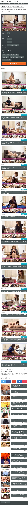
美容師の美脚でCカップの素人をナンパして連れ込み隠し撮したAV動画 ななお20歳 (14, 192)
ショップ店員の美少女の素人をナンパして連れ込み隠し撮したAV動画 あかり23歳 (14, 143)
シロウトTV (8, 3)
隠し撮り (9, 59)
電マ (17, 54)
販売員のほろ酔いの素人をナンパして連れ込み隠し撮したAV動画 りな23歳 (14, 315)
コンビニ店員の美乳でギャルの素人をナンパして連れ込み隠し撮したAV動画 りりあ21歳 (14, 365)
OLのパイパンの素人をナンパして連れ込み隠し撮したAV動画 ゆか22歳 (14, 267)
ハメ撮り (22, 3)
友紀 (8, 33)
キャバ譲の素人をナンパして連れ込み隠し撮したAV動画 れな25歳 (13, 118)
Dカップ (12, 57)
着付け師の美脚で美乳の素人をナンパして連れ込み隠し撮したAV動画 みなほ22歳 (14, 168)
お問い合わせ (4, 502)
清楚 (8, 54)
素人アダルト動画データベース (10, 1)
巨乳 (4, 54)
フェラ (12, 54)
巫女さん (9, 38)
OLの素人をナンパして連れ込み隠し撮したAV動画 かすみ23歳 (14, 291)
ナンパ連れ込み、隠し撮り (13, 45)
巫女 (22, 57)
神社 (4, 59)
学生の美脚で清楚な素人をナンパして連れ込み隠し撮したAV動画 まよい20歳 (14, 242)
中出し (18, 3)
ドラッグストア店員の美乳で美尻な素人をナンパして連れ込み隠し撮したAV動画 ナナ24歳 (14, 217)
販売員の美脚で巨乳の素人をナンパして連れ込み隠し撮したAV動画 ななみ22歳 (14, 93)
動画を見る (24, 90)
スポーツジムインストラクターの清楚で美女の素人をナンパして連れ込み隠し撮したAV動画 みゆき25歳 (14, 340)
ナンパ (17, 57)
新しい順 (2, 3)
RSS (8, 502)
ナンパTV (13, 3)
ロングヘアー (5, 57)
